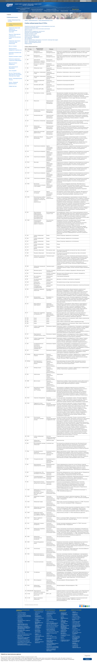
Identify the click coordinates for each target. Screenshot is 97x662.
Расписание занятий (39, 618)
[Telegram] (89, 606)
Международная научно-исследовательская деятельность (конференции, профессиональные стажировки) (65, 626)
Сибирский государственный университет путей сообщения (28, 5)
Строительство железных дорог (31, 27)
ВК (38, 1)
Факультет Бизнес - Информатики (32, 36)
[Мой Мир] (83, 606)
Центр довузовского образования (13, 67)
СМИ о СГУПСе (75, 631)
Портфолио (37, 629)
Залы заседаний (12, 70)
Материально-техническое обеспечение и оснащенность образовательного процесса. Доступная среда (23, 628)
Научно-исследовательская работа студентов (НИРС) (52, 623)
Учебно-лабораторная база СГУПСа (14, 20)
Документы (19, 617)
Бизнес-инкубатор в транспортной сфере (51, 630)
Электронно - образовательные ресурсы (38, 639)
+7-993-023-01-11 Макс (25, 1)
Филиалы (60, 1)
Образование (20, 619)
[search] (85, 1)
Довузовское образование (37, 631)
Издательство (49, 635)
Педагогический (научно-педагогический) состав (22, 624)
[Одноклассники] (82, 606)
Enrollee (72, 1)
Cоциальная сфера (76, 621)
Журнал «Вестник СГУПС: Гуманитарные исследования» (51, 641)
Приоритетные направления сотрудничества (64, 613)
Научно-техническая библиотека (39, 642)
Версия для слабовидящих (50, 0)
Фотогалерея (75, 628)
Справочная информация (75, 10)
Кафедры (36, 614)
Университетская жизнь (51, 9)
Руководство (20, 622)
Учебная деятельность (23, 11)
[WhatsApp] (87, 606)
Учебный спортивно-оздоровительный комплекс (76, 626)
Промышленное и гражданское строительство (15, 49)
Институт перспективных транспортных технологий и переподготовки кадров (41, 39)
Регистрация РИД (50, 621)
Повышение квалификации (37, 9)
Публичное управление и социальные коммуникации (15, 59)
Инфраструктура (12, 86)
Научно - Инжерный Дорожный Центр (13, 83)
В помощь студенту (76, 617)
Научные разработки (51, 628)
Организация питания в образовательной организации (23, 644)
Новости (62, 638)
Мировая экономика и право (15, 56)
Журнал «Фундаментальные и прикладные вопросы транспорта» (52, 644)
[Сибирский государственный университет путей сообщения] (9, 5)
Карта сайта (66, 1)
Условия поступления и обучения (65, 635)
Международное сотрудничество (51, 10)
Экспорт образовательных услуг (64, 618)
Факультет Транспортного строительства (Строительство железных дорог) (15, 36)
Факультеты (37, 613)
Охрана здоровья (75, 622)
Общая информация (21, 612)
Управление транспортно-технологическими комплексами (15, 42)
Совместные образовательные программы (64, 621)
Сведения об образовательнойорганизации (22, 9)
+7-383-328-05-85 (17, 1)
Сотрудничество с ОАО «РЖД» (53, 631)
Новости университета (75, 612)
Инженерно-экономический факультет (15, 53)
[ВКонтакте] (80, 606)
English (76, 1)
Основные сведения (21, 614)
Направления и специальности (38, 616)
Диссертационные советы (52, 626)
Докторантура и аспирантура (52, 625)
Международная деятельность (62, 610)
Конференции (49, 616)
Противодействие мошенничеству (76, 641)
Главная (9, 14)
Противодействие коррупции (23, 641)
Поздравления (75, 645)
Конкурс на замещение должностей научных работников (51, 650)
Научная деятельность (37, 10)
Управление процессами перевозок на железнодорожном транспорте (14, 29)
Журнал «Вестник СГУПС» (52, 636)
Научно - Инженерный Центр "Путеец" (15, 79)
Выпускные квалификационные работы (39, 622)
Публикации (49, 615)
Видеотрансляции (76, 636)
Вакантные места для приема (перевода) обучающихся (23, 638)
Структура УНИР (50, 618)
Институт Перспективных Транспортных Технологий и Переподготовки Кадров (15, 74)
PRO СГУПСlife (38, 632)
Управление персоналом (30, 34)
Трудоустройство (64, 10)
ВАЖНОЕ (62, 637)
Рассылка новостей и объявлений (76, 633)
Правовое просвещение (75, 643)
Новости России (75, 616)
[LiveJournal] (85, 606)
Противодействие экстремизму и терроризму (76, 638)
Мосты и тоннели (13, 46)
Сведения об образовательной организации (22, 610)
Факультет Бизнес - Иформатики (13, 63)
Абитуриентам (75, 9)
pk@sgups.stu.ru (34, 1)
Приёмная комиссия (10, 1)
